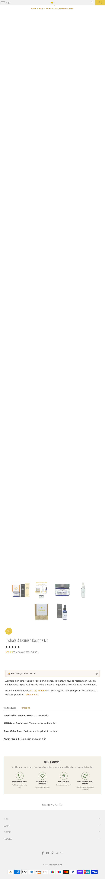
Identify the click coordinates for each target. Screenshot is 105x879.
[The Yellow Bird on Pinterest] (52, 853)
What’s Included (10, 708)
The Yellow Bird (55, 864)
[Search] (92, 2)
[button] (12, 647)
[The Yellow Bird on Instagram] (57, 853)
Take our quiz (32, 694)
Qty (6, 658)
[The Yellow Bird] (52, 2)
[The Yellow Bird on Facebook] (43, 853)
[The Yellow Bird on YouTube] (48, 853)
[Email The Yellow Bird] (62, 853)
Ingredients (25, 708)
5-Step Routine (38, 690)
